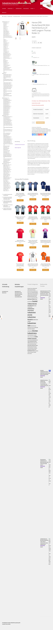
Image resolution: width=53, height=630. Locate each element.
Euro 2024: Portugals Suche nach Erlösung (7, 195)
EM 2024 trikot (36, 130)
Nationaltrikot (26, 8)
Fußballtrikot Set (33, 325)
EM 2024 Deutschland (16, 16)
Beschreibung (17, 141)
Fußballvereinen (19, 8)
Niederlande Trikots (33, 342)
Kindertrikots (10, 8)
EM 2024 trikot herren (41, 130)
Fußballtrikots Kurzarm (31, 327)
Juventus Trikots (32, 336)
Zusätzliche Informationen (20, 144)
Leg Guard (36, 57)
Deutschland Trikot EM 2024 (40, 129)
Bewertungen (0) (18, 147)
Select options (20, 200)
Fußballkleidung (31, 305)
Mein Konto (4, 12)
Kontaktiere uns (5, 291)
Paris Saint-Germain (18, 294)
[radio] (33, 42)
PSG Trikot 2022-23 (30, 346)
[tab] (20, 141)
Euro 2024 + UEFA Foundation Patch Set (41, 65)
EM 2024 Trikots (10, 16)
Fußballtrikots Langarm (36, 133)
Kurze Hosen (36, 92)
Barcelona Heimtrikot (32, 289)
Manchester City (18, 291)
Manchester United (18, 292)
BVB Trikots (36, 293)
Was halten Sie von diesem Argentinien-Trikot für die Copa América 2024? (7, 198)
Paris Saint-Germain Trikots (33, 345)
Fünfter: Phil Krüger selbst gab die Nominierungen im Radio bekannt (7, 201)
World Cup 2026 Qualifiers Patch (40, 84)
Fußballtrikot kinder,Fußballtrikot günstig (16, 3)
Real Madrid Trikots (31, 350)
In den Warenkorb (40, 122)
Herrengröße (34, 41)
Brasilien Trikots (32, 293)
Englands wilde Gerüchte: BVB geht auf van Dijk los (7, 209)
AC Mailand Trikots (30, 288)
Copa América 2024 (18, 296)
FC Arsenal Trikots (33, 297)
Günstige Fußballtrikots (44, 133)
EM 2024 (32, 8)
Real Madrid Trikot (33, 349)
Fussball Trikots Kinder (6, 624)
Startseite (4, 8)
